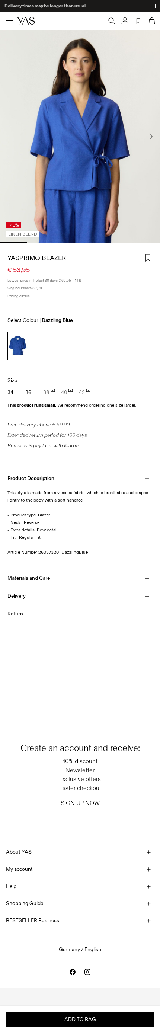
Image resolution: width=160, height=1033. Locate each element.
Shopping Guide (24, 903)
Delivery (16, 596)
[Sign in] (125, 20)
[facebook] (72, 972)
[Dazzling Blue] (17, 346)
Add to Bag (80, 1019)
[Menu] (9, 20)
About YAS (19, 852)
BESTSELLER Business (32, 920)
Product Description (30, 478)
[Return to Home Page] (26, 21)
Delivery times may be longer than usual (45, 6)
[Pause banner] (154, 6)
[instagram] (87, 972)
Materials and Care (28, 578)
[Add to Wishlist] (148, 258)
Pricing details (18, 296)
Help (11, 886)
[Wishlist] (138, 20)
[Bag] (151, 20)
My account (19, 869)
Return (15, 614)
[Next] (151, 136)
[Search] (111, 20)
